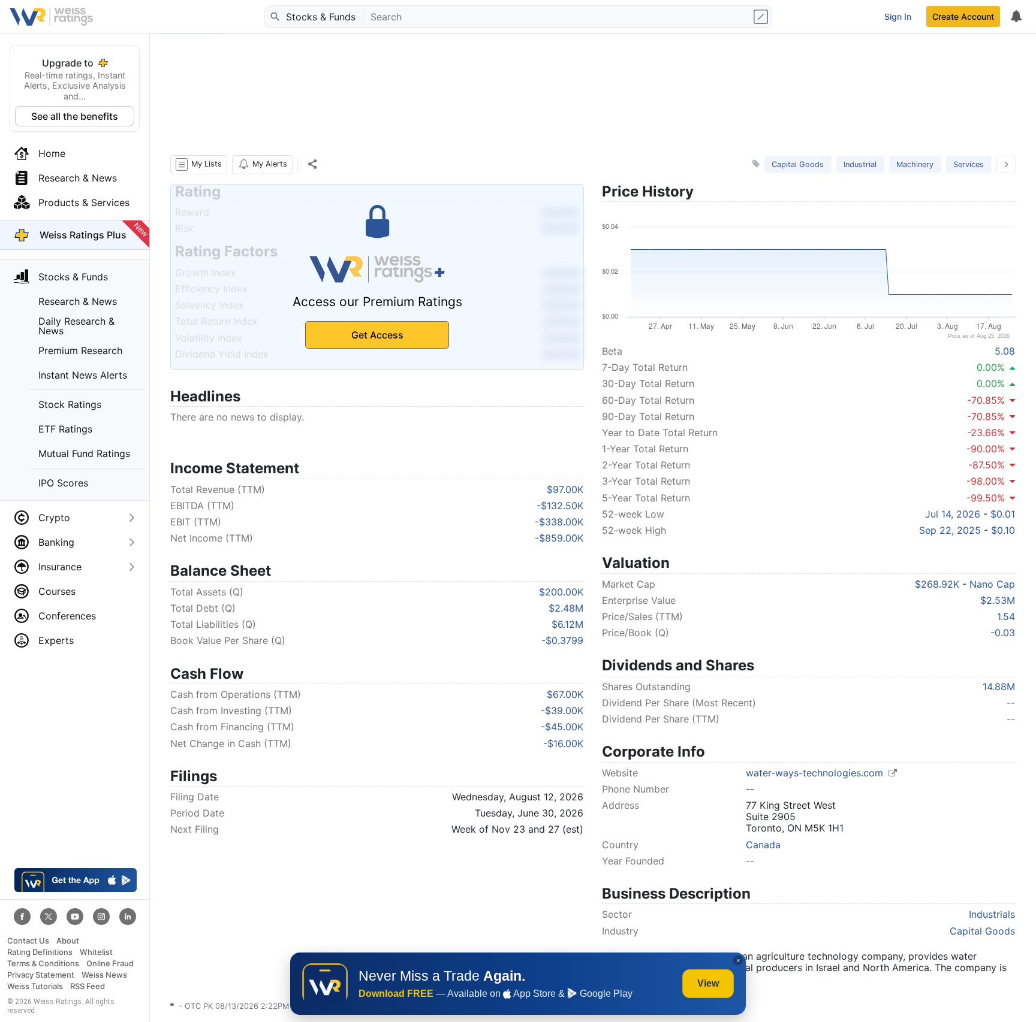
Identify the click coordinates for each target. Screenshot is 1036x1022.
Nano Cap (992, 584)
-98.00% (985, 481)
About (67, 941)
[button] (198, 164)
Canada (763, 845)
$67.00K (565, 694)
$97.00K (565, 489)
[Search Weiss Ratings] (274, 17)
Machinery (914, 164)
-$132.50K (560, 506)
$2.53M (997, 600)
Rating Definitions (40, 952)
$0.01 (1002, 514)
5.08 (1005, 351)
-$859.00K (559, 538)
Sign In (897, 16)
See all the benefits (74, 116)
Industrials (992, 914)
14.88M (999, 687)
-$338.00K (559, 522)
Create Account (963, 16)
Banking (56, 542)
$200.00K (561, 592)
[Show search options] (762, 17)
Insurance (60, 567)
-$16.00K (563, 743)
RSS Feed (87, 986)
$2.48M (566, 608)
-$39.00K (562, 710)
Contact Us (28, 941)
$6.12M (567, 624)
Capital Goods (798, 164)
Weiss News (104, 975)
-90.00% (985, 449)
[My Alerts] (1015, 17)
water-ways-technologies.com (816, 773)
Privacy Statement (40, 975)
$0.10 (1003, 530)
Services (968, 164)
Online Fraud (110, 963)
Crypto (54, 517)
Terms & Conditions (43, 963)
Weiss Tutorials (35, 986)
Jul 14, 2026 (952, 514)
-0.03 (1002, 633)
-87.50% (986, 465)
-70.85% (986, 400)
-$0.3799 (562, 640)
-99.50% (985, 498)
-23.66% (986, 433)
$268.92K (937, 584)
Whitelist (96, 952)
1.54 (1006, 616)
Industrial (860, 164)
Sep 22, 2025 (950, 530)
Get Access (377, 335)
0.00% (991, 367)
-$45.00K (562, 727)
